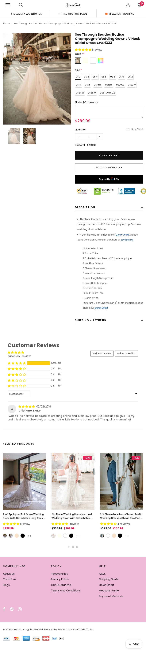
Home (6, 23)
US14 (78, 84)
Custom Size (107, 92)
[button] (83, 50)
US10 (121, 76)
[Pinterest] (11, 609)
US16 (87, 84)
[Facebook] (4, 609)
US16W (97, 84)
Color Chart (122, 234)
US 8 (112, 76)
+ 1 (29, 535)
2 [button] (73, 547)
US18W (108, 84)
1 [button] (69, 547)
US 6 (104, 76)
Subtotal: (80, 145)
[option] (26, 14)
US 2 (86, 76)
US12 (130, 76)
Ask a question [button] (126, 353)
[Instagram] (20, 609)
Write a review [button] (102, 353)
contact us (127, 239)
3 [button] (77, 547)
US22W (132, 84)
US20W (120, 84)
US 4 (95, 76)
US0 (78, 76)
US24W (80, 92)
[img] (27, 406)
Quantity (80, 129)
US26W (92, 92)
